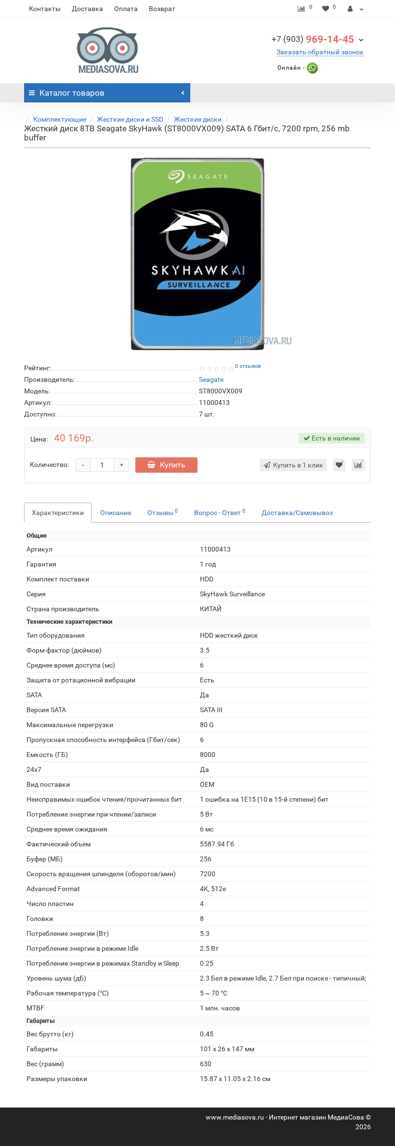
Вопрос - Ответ (219, 512)
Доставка (87, 9)
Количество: (49, 464)
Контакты (45, 9)
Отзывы (162, 512)
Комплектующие (59, 119)
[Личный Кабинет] (356, 8)
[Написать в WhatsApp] (311, 67)
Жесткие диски (198, 119)
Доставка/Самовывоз (297, 512)
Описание (115, 512)
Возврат (162, 9)
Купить (172, 464)
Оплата (126, 9)
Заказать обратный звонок (320, 52)
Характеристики (58, 512)
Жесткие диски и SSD (130, 119)
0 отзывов (248, 366)
